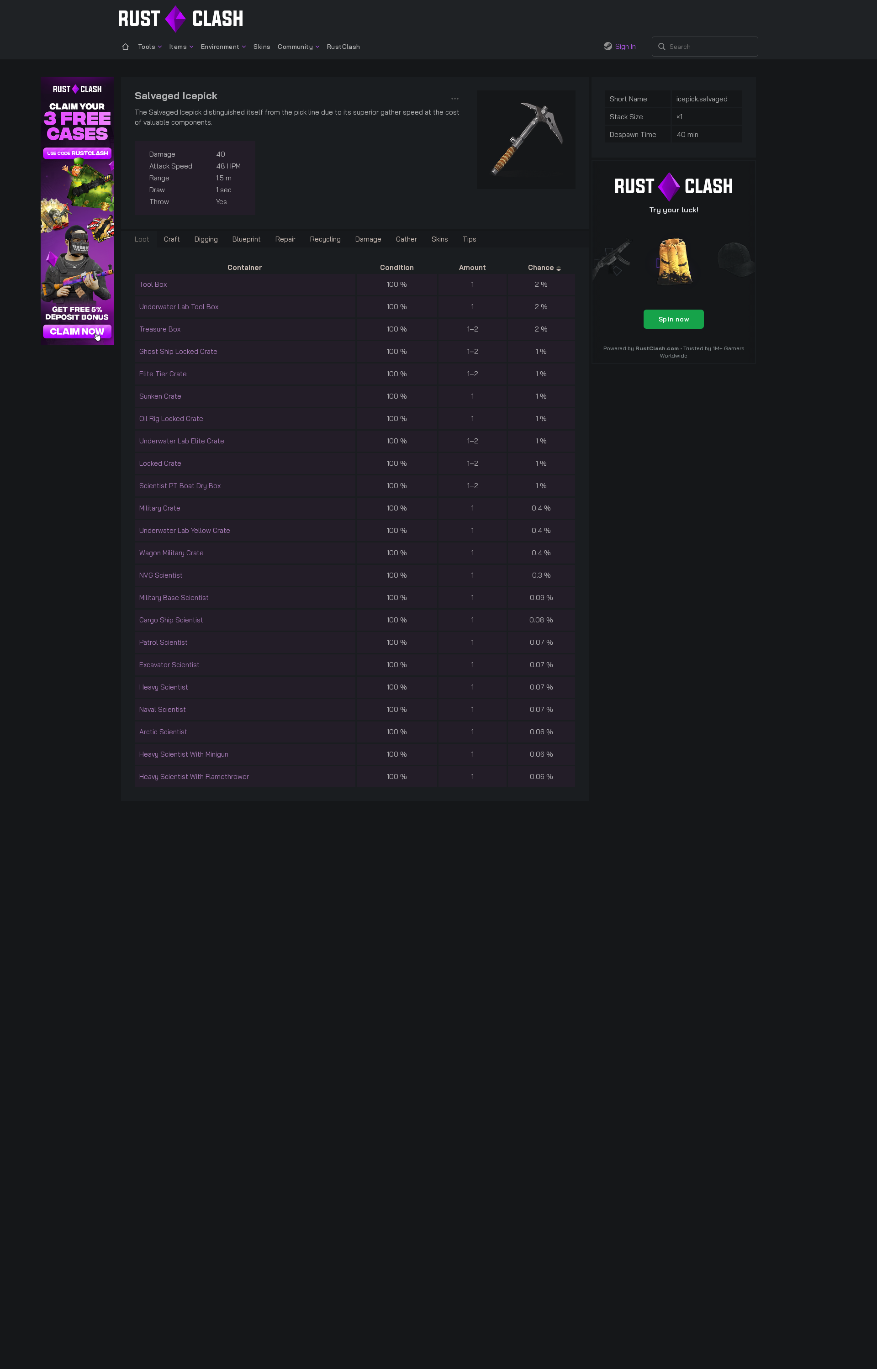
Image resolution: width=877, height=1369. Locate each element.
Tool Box (153, 284)
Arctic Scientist (163, 731)
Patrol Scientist (163, 642)
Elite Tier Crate (163, 373)
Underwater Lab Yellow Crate (184, 530)
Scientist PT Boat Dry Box (180, 485)
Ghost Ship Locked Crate (178, 351)
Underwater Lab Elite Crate (181, 441)
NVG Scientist (161, 575)
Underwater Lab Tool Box (178, 306)
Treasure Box (159, 329)
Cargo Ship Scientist (171, 620)
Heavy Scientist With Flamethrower (194, 776)
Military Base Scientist (174, 597)
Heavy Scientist (163, 687)
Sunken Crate (160, 396)
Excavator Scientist (169, 664)
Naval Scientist (162, 709)
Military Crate (159, 508)
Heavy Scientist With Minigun (183, 754)
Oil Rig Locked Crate (171, 418)
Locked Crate (160, 463)
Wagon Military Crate (171, 552)
